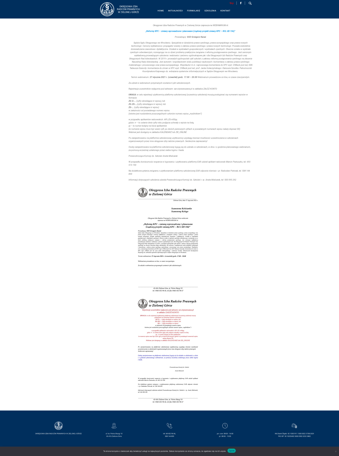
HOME (161, 11)
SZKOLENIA (210, 11)
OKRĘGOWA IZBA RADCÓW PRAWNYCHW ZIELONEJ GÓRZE (128, 9)
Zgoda (231, 451)
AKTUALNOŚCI (175, 11)
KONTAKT (225, 11)
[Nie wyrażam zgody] (335, 451)
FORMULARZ (193, 11)
